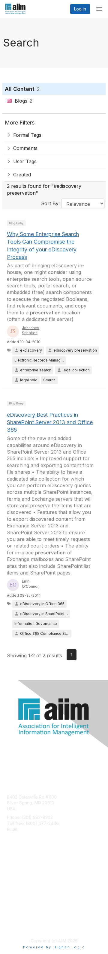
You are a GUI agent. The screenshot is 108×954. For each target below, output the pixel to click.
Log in (80, 8)
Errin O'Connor (30, 584)
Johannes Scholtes (30, 330)
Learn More (18, 880)
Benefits (15, 874)
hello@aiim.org (33, 829)
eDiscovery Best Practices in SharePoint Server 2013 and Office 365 (50, 422)
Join (11, 868)
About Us (16, 919)
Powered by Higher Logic (54, 947)
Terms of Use (20, 925)
